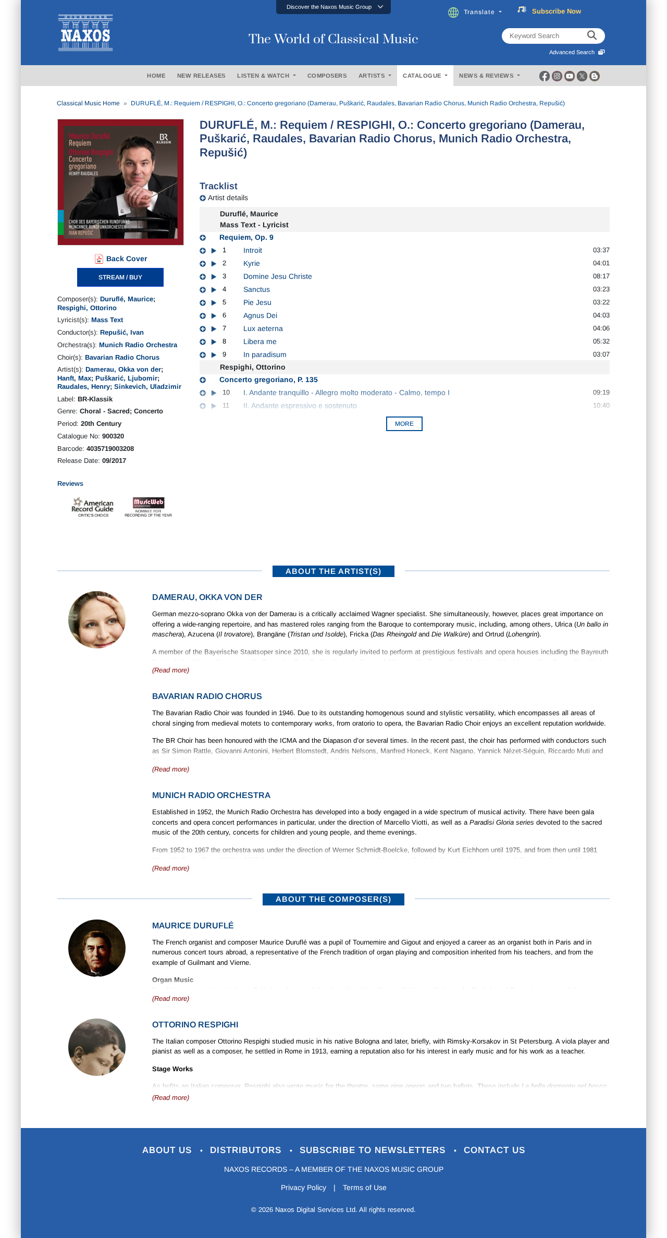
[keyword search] (592, 36)
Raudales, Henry (83, 386)
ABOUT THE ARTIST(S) (333, 571)
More (404, 423)
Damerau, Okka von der (123, 369)
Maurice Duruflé (193, 925)
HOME (156, 75)
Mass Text (107, 320)
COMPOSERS (327, 75)
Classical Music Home (88, 103)
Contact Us (494, 1150)
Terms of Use (365, 1187)
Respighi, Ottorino (87, 308)
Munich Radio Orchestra (138, 345)
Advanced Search (573, 52)
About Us (168, 1150)
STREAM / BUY (120, 277)
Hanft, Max (74, 378)
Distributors (247, 1150)
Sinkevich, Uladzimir (147, 386)
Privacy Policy (303, 1187)
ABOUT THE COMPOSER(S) (333, 898)
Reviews (70, 483)
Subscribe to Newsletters (374, 1150)
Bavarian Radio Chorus (122, 357)
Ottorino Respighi (195, 1024)
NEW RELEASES (201, 75)
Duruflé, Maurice (126, 299)
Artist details (228, 197)
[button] (333, 7)
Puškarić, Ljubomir (126, 378)
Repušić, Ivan (122, 332)
